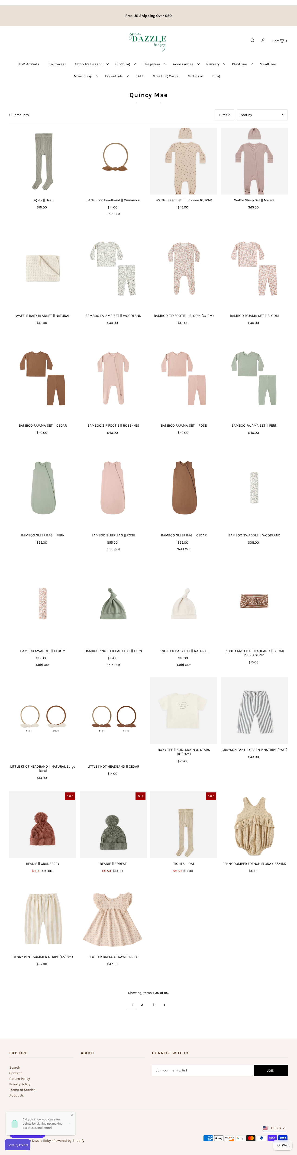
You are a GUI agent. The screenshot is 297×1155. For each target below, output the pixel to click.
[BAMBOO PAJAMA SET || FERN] (254, 378)
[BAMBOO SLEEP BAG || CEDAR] (183, 488)
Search (14, 1067)
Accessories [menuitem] (183, 64)
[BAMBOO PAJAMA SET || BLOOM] (254, 268)
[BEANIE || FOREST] (113, 824)
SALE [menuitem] (140, 76)
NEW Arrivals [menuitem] (28, 64)
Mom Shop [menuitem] (83, 76)
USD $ (276, 1128)
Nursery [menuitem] (213, 64)
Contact (15, 1073)
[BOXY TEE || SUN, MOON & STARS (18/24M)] (183, 710)
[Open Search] (252, 40)
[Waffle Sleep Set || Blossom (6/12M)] (183, 161)
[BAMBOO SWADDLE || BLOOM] (42, 603)
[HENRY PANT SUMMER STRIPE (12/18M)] (42, 917)
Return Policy (19, 1079)
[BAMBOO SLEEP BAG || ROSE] (113, 488)
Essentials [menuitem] (114, 76)
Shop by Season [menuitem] (89, 64)
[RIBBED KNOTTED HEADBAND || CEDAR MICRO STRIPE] (254, 603)
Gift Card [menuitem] (195, 76)
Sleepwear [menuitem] (151, 64)
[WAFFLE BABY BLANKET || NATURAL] (42, 268)
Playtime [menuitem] (239, 64)
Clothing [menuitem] (122, 64)
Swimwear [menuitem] (57, 64)
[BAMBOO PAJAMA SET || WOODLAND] (113, 268)
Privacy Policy (19, 1084)
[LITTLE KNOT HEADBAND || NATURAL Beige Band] (42, 719)
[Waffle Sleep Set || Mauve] (254, 161)
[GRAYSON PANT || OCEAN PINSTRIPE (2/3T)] (254, 710)
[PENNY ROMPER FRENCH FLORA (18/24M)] (254, 824)
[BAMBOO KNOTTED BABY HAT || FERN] (113, 603)
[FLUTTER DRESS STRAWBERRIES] (113, 917)
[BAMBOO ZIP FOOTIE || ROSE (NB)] (113, 378)
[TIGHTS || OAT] (183, 824)
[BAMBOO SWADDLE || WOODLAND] (254, 488)
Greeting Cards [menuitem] (166, 76)
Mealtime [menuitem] (268, 64)
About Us (16, 1095)
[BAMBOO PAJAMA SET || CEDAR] (42, 378)
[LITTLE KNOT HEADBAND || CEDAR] (113, 719)
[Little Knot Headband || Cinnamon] (113, 161)
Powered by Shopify (69, 1141)
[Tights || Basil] (42, 161)
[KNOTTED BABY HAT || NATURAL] (183, 603)
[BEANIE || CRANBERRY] (42, 824)
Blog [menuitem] (216, 76)
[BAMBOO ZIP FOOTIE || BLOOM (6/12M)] (183, 268)
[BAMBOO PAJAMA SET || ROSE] (183, 378)
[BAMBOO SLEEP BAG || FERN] (42, 488)
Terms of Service (22, 1090)
